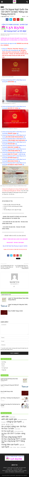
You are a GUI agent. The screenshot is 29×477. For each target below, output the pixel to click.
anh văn (5, 416)
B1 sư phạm (3, 422)
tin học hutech (17, 428)
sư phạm (11, 424)
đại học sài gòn (23, 447)
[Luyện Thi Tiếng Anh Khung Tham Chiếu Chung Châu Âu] (4, 299)
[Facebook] (14, 286)
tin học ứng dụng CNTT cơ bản (13, 439)
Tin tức (2, 7)
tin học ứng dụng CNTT (11, 437)
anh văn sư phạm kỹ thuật (22, 419)
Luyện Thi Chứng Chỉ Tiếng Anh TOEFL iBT (10, 385)
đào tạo (14, 447)
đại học (18, 447)
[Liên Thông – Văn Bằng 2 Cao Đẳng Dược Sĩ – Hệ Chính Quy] (25, 399)
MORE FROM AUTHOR (6, 294)
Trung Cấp (3, 370)
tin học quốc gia (7, 431)
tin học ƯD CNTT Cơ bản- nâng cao (13, 434)
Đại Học (3, 364)
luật (23, 422)
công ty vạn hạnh (14, 421)
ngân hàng (7, 424)
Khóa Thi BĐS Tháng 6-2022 (15, 311)
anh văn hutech (12, 416)
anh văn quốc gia (9, 419)
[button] (27, 2)
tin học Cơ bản (7, 428)
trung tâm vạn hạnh (10, 444)
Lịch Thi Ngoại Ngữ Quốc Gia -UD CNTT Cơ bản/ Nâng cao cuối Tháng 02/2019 (7, 267)
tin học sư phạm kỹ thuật (18, 431)
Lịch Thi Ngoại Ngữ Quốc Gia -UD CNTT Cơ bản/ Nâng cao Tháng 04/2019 (21, 267)
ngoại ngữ (3, 424)
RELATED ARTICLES (5, 292)
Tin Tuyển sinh (4, 368)
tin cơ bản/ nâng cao (10, 426)
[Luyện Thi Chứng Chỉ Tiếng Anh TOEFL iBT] (4, 306)
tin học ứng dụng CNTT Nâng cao (13, 441)
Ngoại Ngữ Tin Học (5, 16)
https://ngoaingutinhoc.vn (14, 283)
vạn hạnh (5, 447)
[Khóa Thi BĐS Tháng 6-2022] (4, 312)
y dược (11, 447)
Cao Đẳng (3, 362)
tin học (23, 426)
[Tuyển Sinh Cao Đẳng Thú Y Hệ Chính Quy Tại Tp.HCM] (25, 406)
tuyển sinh (22, 444)
